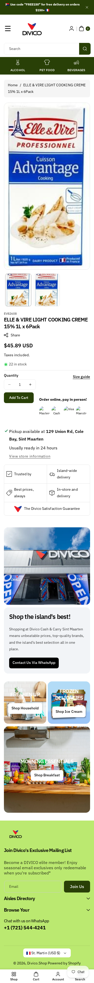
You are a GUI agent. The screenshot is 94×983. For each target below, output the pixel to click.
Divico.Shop (37, 963)
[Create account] (71, 28)
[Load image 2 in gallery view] (47, 290)
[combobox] (47, 49)
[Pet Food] (47, 62)
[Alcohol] (17, 62)
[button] (8, 28)
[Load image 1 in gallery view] (18, 290)
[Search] (85, 49)
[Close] (87, 7)
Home (13, 85)
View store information (29, 456)
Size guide (81, 376)
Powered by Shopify (64, 963)
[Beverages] (76, 62)
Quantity (11, 375)
